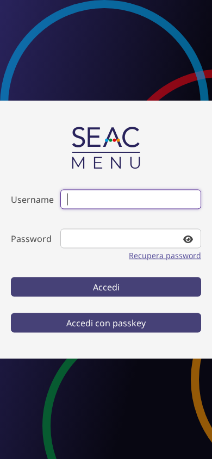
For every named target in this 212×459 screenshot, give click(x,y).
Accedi (106, 287)
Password (31, 239)
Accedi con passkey (106, 323)
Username (32, 200)
